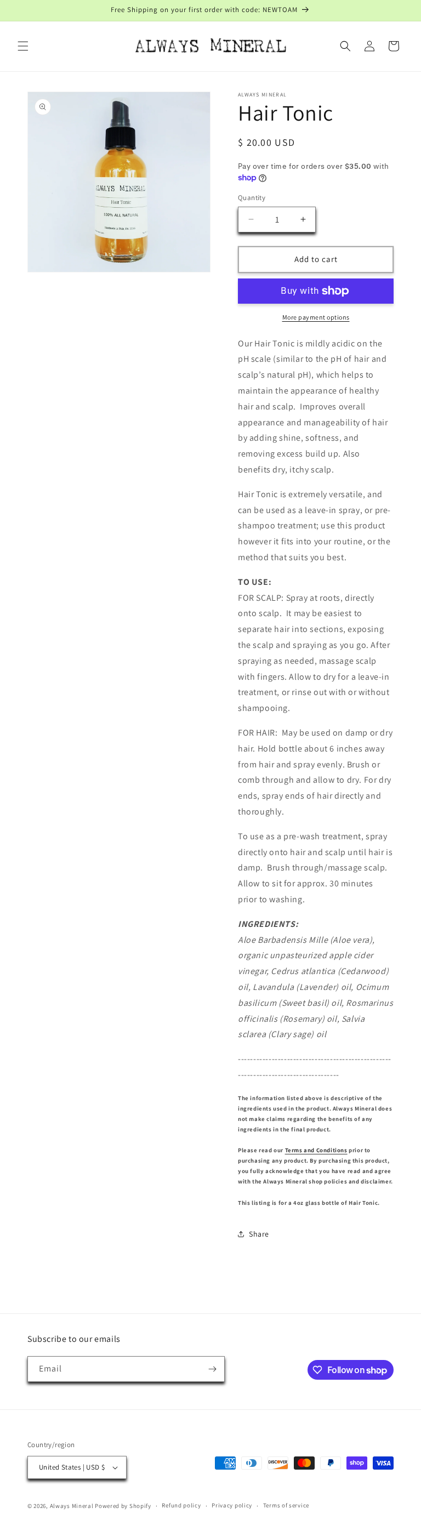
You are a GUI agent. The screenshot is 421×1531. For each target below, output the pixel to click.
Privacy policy (232, 1505)
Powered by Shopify (123, 1506)
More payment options (316, 317)
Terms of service (286, 1505)
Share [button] (259, 1234)
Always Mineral (72, 1506)
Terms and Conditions (316, 1150)
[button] (23, 46)
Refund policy (181, 1505)
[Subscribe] (212, 1369)
